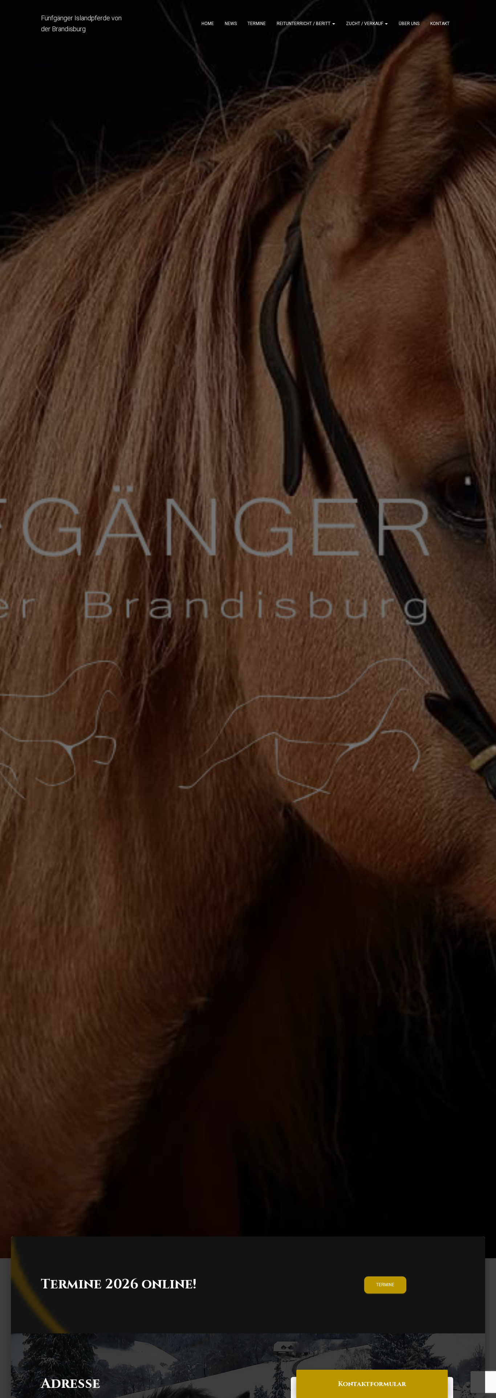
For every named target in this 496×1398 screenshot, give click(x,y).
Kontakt (440, 23)
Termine (257, 23)
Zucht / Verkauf (365, 23)
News (231, 23)
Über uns (409, 23)
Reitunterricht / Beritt (304, 23)
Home (208, 23)
